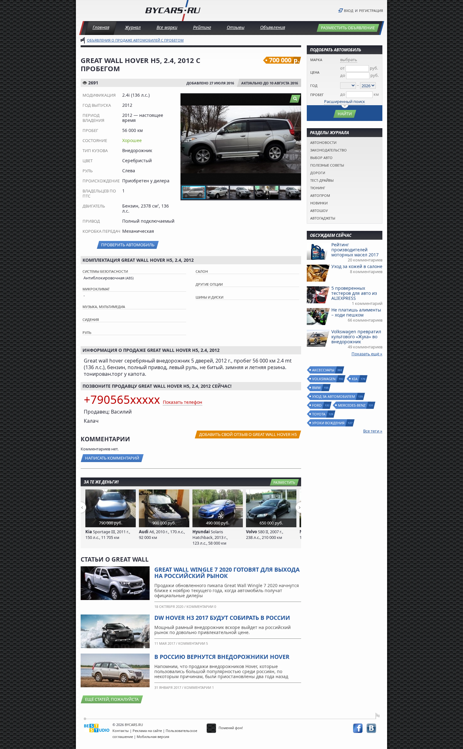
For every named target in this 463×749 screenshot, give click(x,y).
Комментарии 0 (201, 606)
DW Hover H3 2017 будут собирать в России (222, 617)
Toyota (319, 414)
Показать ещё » (367, 354)
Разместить (284, 482)
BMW (316, 387)
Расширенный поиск (344, 101)
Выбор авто (321, 157)
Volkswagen (324, 378)
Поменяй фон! (230, 727)
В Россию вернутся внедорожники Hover (221, 656)
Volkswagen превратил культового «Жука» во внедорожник (356, 337)
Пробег (317, 94)
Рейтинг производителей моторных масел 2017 (355, 250)
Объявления (272, 27)
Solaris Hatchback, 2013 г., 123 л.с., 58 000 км (210, 537)
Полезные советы (327, 165)
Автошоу (319, 210)
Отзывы (235, 27)
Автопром (320, 195)
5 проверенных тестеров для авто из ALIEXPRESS (354, 293)
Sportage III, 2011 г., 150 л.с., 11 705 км (107, 534)
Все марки (167, 27)
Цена (314, 72)
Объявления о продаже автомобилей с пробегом (135, 40)
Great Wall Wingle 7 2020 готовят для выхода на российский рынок (227, 573)
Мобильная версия (153, 736)
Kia (355, 378)
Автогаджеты (322, 218)
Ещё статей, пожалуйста (112, 699)
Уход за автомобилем (334, 396)
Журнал (133, 27)
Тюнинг (317, 188)
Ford (317, 405)
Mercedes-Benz (352, 405)
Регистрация (371, 10)
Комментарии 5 (193, 643)
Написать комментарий (112, 458)
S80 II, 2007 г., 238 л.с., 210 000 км (264, 534)
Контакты (120, 730)
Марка (316, 59)
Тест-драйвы (322, 180)
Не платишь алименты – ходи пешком (356, 312)
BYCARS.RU (134, 724)
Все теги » (372, 431)
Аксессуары (323, 370)
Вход (348, 10)
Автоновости (323, 142)
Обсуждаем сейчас (331, 235)
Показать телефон (182, 402)
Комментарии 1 (199, 687)
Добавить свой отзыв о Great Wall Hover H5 (248, 434)
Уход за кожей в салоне (356, 266)
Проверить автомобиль (127, 245)
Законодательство (328, 150)
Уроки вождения (328, 422)
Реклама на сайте (147, 730)
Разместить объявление (348, 28)
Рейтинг (202, 27)
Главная (101, 27)
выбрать (348, 59)
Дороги (317, 172)
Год (313, 85)
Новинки (319, 203)
